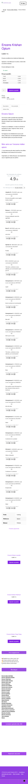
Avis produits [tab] (14, 106)
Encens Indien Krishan (12, 9)
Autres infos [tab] (6, 109)
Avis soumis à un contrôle (13, 175)
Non (13, 204)
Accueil (4, 9)
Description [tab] (6, 106)
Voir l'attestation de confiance (14, 174)
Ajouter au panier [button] (14, 562)
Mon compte (4, 781)
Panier (21, 780)
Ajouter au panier (14, 90)
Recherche (14, 781)
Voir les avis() (10, 99)
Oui (8, 204)
